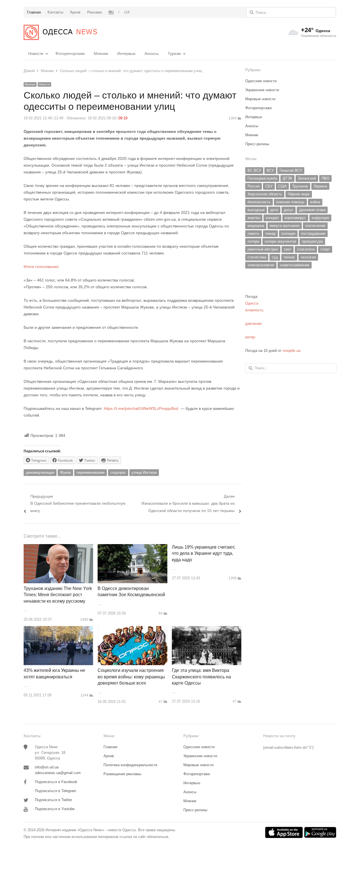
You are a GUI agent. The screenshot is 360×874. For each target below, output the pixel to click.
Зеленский (307, 178)
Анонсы (152, 53)
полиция (288, 233)
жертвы (254, 218)
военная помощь (290, 202)
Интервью (126, 53)
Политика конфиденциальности (130, 765)
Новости (35, 53)
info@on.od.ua (46, 767)
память (254, 233)
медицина (256, 225)
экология (308, 257)
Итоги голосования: (42, 266)
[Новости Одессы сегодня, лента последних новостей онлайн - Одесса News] (60, 32)
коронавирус (295, 218)
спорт (325, 249)
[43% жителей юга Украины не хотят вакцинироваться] (58, 629)
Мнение (101, 53)
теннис (289, 257)
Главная (110, 747)
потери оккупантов (280, 241)
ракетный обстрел (263, 249)
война (315, 202)
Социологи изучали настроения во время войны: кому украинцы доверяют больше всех (131, 676)
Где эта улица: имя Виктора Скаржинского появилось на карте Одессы (201, 676)
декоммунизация (40, 472)
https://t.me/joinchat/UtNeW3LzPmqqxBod (140, 408)
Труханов (300, 186)
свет (287, 249)
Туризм (174, 53)
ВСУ (270, 170)
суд (275, 257)
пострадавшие (313, 233)
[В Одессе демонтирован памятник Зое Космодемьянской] (132, 547)
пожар (270, 233)
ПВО (325, 178)
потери (253, 241)
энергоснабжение (294, 265)
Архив (109, 756)
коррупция (320, 218)
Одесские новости (260, 81)
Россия (254, 186)
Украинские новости (262, 90)
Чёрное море (299, 194)
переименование (90, 472)
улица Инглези (144, 472)
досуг (288, 210)
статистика (257, 257)
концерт (272, 218)
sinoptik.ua (291, 350)
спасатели (306, 249)
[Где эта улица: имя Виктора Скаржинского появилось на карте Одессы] (206, 629)
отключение (315, 225)
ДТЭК (287, 178)
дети (274, 210)
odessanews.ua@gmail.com (58, 773)
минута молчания (285, 225)
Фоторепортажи (70, 53)
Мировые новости (260, 99)
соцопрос (118, 472)
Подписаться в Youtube (55, 809)
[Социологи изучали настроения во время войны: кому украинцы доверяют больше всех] (132, 629)
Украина (320, 186)
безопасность (259, 202)
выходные (256, 210)
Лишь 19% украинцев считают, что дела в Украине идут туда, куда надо (203, 553)
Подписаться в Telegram (55, 791)
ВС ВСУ (254, 170)
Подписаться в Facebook (56, 782)
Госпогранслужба (262, 178)
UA (127, 12)
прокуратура (312, 241)
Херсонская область (265, 194)
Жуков (65, 472)
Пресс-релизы (257, 144)
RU (111, 12)
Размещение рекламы (122, 774)
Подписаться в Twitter (53, 800)
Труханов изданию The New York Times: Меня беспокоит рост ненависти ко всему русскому (58, 594)
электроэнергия (261, 265)
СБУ (269, 186)
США (282, 186)
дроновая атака (312, 210)
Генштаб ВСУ (291, 170)
